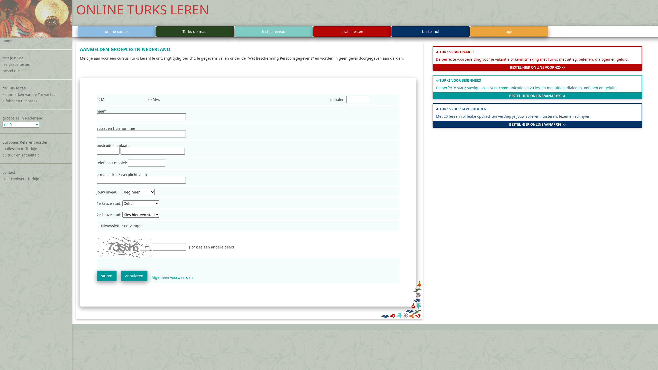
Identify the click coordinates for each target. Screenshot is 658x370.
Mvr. (156, 99)
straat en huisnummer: (116, 128)
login (509, 31)
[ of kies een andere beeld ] (212, 247)
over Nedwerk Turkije (21, 178)
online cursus (117, 31)
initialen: (338, 99)
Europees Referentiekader (25, 142)
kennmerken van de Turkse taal (30, 94)
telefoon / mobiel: (112, 163)
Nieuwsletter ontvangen (121, 225)
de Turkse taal (15, 88)
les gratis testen (16, 64)
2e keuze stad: (109, 214)
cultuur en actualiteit (21, 155)
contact (9, 172)
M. (102, 99)
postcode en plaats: (113, 145)
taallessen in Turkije (20, 148)
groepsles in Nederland (23, 118)
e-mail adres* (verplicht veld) (122, 174)
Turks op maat (195, 31)
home (7, 40)
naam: (102, 111)
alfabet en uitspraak (20, 100)
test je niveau (14, 57)
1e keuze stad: (109, 203)
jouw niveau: (110, 192)
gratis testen (352, 31)
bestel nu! (11, 70)
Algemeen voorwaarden (172, 277)
